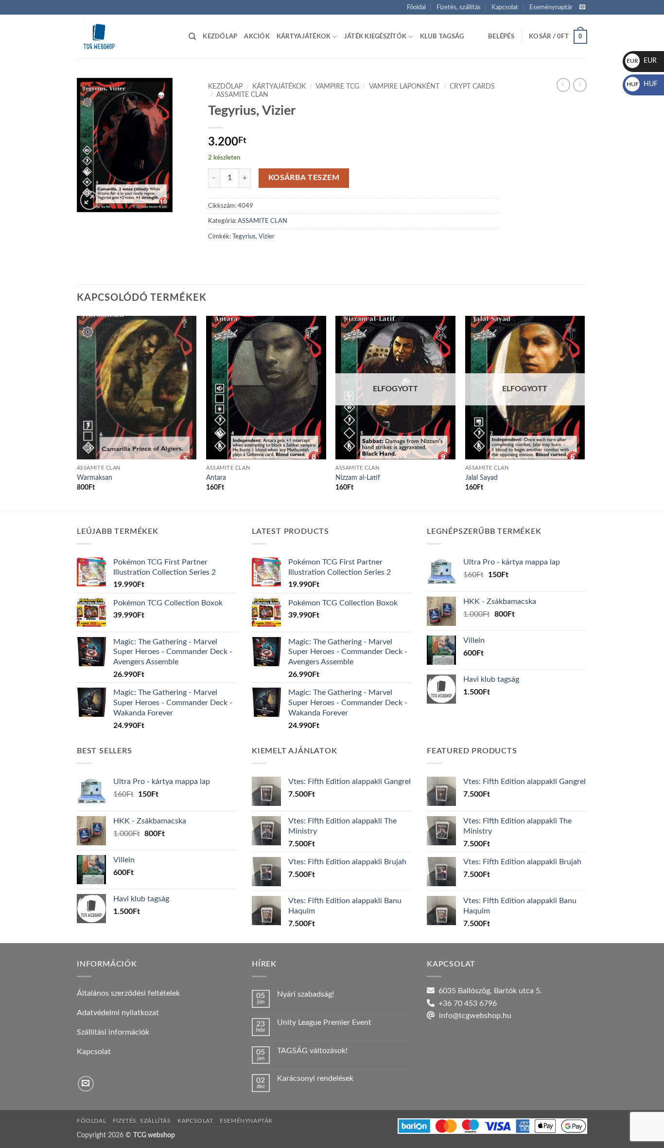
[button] (501, 36)
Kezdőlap (220, 36)
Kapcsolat (504, 7)
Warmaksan (94, 477)
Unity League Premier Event (324, 1022)
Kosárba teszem (304, 178)
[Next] (584, 412)
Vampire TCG (337, 86)
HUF (642, 84)
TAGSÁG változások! (312, 1051)
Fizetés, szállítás (459, 7)
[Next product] (563, 84)
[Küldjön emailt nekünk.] (582, 7)
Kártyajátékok (304, 36)
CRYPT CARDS (472, 86)
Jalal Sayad (481, 477)
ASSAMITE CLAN (242, 94)
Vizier (267, 236)
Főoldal (416, 7)
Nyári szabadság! (305, 994)
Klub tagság (442, 36)
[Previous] (77, 412)
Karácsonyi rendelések (315, 1078)
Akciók (257, 36)
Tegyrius (244, 236)
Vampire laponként (404, 86)
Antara (216, 477)
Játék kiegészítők (375, 36)
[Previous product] (580, 84)
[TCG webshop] (125, 36)
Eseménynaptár (551, 7)
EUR (642, 60)
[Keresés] (192, 36)
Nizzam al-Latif (357, 477)
